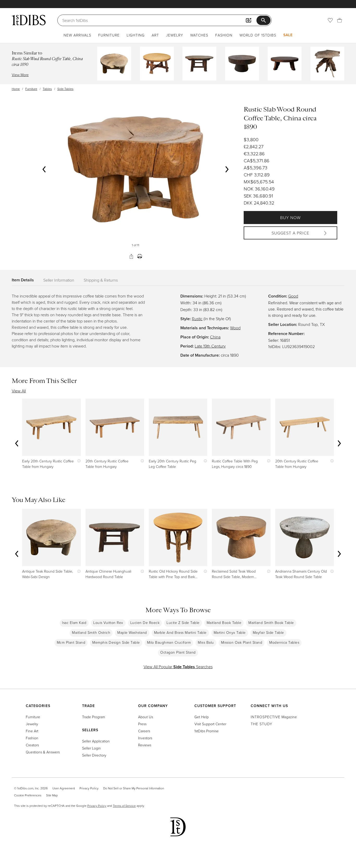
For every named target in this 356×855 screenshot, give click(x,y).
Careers (144, 730)
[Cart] (339, 20)
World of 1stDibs (258, 35)
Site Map (52, 795)
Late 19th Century (210, 346)
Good (293, 296)
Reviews (144, 744)
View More (20, 74)
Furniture (109, 35)
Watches (199, 35)
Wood (235, 328)
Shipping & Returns (101, 280)
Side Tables (65, 88)
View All (19, 391)
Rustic (197, 318)
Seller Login (91, 748)
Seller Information (58, 280)
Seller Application (96, 741)
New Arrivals (77, 35)
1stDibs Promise (206, 730)
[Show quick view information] (78, 461)
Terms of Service (124, 805)
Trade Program (93, 716)
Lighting (136, 35)
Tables (47, 88)
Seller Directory (94, 755)
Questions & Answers (43, 751)
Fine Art (32, 730)
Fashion (223, 35)
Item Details (23, 280)
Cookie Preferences (27, 795)
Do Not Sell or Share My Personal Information (133, 788)
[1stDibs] (29, 20)
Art (155, 35)
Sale (288, 35)
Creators (32, 744)
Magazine (274, 716)
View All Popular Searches (178, 667)
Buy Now (290, 217)
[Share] (131, 256)
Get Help (201, 716)
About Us (145, 716)
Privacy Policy (89, 788)
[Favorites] (330, 20)
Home (16, 88)
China (215, 337)
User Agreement (63, 788)
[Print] (140, 256)
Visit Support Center (210, 723)
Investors (145, 737)
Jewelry (174, 35)
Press (142, 723)
